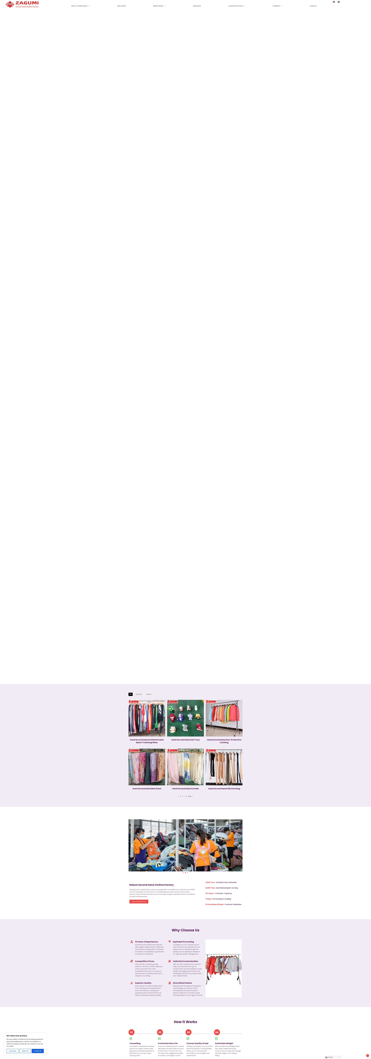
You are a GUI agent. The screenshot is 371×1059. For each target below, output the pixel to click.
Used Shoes (121, 6)
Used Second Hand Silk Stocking (224, 788)
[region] (25, 1044)
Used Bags (197, 6)
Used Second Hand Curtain (185, 788)
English (330, 1057)
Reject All (25, 1051)
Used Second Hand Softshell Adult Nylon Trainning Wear (147, 741)
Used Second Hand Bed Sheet (146, 788)
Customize (12, 1051)
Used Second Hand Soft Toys (185, 739)
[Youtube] (339, 2)
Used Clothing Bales (79, 6)
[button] (183, 872)
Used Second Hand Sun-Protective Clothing (224, 741)
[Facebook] (334, 2)
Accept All (37, 1051)
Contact (313, 6)
